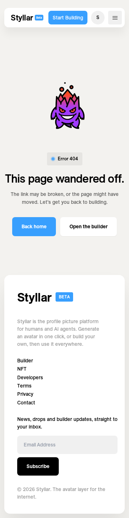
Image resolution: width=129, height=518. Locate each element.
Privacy (25, 394)
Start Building (68, 17)
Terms (24, 386)
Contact (26, 402)
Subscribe (38, 466)
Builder (25, 360)
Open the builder (89, 226)
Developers (30, 377)
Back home (34, 226)
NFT (22, 369)
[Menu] (115, 17)
